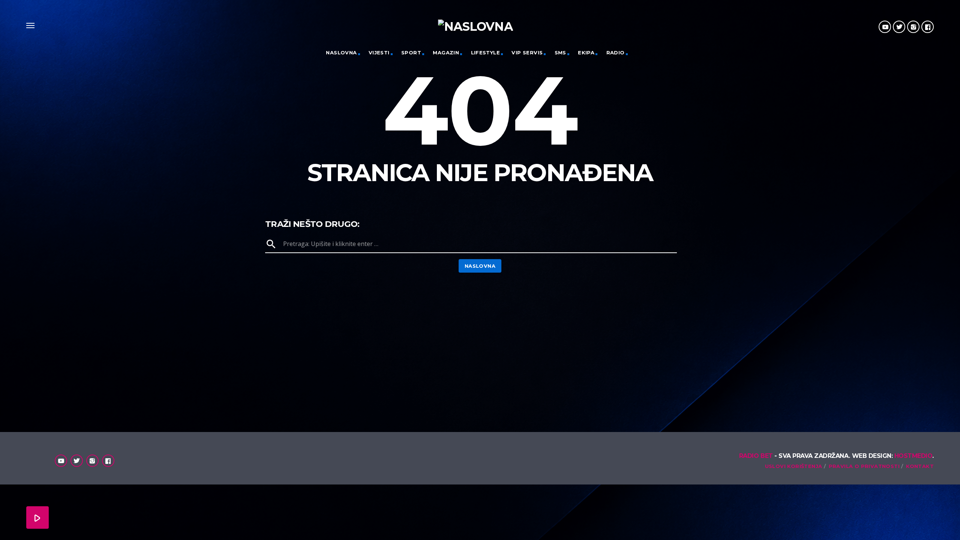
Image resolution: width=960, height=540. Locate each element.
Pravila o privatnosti (864, 466)
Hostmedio (913, 455)
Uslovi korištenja (793, 466)
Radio (615, 53)
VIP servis (527, 53)
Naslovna (341, 53)
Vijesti (379, 53)
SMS (560, 53)
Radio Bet (756, 455)
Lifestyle (485, 53)
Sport (411, 53)
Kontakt (920, 466)
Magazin (446, 53)
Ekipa (586, 53)
